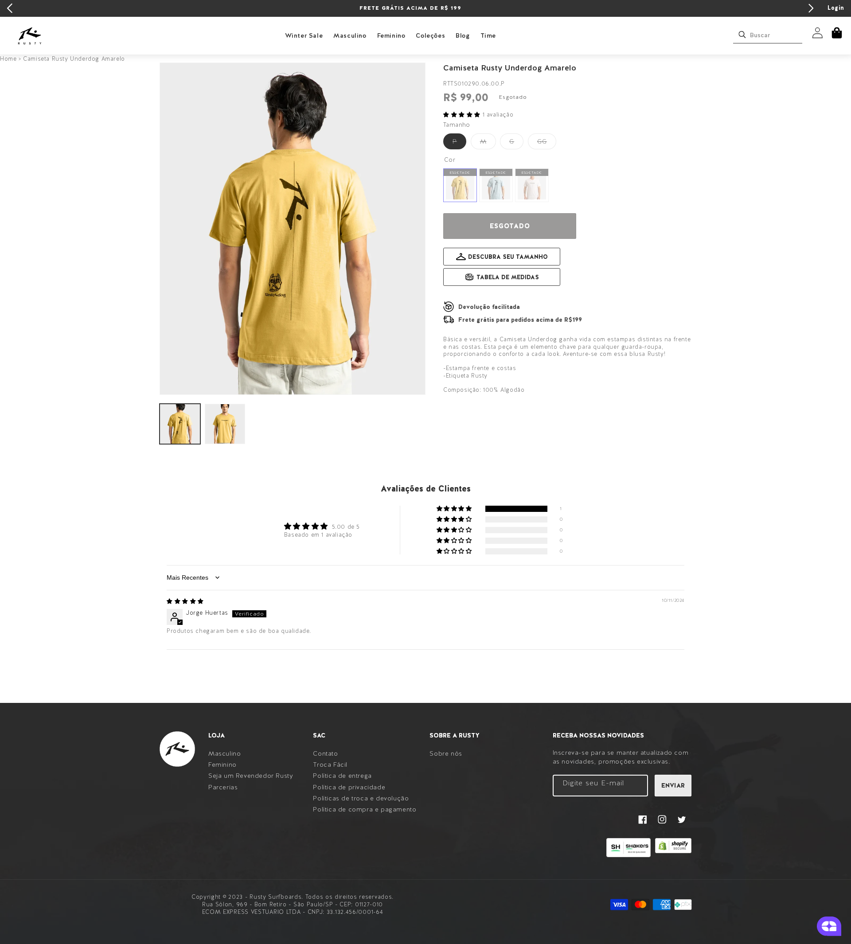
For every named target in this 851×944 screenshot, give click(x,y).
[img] (185, 601)
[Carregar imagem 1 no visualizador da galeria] (180, 424)
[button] (836, 32)
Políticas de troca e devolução (361, 798)
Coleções (430, 35)
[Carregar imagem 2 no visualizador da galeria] (225, 424)
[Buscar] (742, 34)
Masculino (349, 35)
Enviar (673, 785)
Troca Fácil (330, 764)
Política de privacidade (349, 787)
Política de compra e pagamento (364, 809)
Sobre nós (445, 753)
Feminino (391, 35)
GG (546, 143)
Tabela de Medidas (507, 277)
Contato (325, 753)
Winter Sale (304, 35)
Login (836, 8)
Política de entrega (342, 776)
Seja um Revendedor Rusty (250, 776)
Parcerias (223, 787)
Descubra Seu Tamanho (508, 257)
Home (8, 58)
